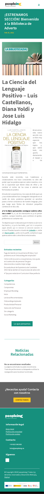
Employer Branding (11, 291)
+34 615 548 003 (16, 444)
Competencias (9, 284)
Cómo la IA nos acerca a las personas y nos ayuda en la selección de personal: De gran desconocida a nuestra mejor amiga (22, 261)
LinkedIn (32, 230)
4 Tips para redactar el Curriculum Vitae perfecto (22, 273)
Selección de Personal (12, 308)
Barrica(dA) (9, 233)
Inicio (6, 294)
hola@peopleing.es (17, 448)
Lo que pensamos (22, 323)
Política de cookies (13, 434)
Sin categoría (9, 311)
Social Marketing (10, 315)
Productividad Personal (12, 304)
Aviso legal (10, 429)
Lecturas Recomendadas (13, 297)
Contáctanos (22, 400)
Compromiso (9, 287)
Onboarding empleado (12, 301)
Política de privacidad (14, 432)
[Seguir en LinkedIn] (7, 460)
